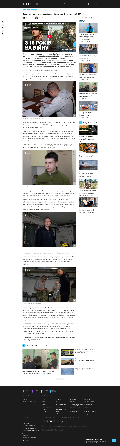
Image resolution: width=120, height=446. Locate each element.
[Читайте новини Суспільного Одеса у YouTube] (51, 421)
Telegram (36, 337)
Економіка (45, 401)
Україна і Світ (65, 4)
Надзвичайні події (89, 401)
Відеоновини (46, 9)
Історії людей (88, 407)
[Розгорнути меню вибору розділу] (37, 4)
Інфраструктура (88, 404)
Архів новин (26, 423)
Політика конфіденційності (30, 430)
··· (83, 4)
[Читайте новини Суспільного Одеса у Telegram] (58, 421)
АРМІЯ (24, 9)
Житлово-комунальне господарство (76, 405)
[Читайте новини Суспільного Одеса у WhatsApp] (62, 421)
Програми (25, 435)
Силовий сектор (62, 9)
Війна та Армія (54, 9)
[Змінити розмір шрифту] (96, 18)
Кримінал (73, 399)
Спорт (71, 4)
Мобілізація (33, 9)
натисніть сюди (61, 430)
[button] (3, 22)
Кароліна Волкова (30, 17)
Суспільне (60, 429)
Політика (44, 411)
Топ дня (39, 9)
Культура (77, 4)
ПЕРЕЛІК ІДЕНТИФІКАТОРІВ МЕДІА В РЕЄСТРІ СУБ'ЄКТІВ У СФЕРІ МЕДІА (30, 439)
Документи (25, 433)
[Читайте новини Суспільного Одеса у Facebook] (43, 421)
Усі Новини (42, 4)
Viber (50, 337)
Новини (24, 399)
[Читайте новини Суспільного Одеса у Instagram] (47, 421)
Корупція (58, 399)
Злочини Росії (74, 411)
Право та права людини (46, 408)
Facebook (55, 337)
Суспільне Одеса (64, 66)
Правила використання (29, 428)
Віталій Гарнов (42, 17)
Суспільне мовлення (28, 425)
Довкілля (44, 404)
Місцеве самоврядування (61, 408)
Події (43, 399)
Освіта (58, 401)
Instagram (64, 337)
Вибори (72, 401)
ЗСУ (28, 9)
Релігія (58, 411)
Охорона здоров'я (61, 404)
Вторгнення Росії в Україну (53, 4)
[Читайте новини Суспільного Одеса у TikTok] (66, 421)
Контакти (25, 421)
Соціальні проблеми (90, 411)
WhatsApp (43, 337)
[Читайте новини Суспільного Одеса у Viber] (54, 421)
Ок (114, 440)
